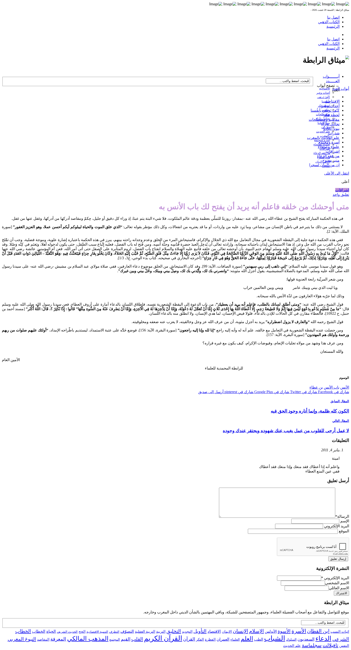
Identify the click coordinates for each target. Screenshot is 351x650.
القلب (137, 639)
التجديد (187, 631)
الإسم (344, 521)
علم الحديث (292, 646)
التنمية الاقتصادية (97, 631)
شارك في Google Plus (271, 392)
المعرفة (58, 639)
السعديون (306, 639)
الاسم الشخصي (337, 583)
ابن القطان (318, 631)
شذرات (334, 133)
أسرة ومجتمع (329, 142)
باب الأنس (331, 387)
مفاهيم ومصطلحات (324, 119)
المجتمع (114, 639)
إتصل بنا (333, 17)
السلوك (291, 639)
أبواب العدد (340, 89)
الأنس (344, 387)
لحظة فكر (332, 115)
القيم (125, 639)
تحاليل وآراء (330, 124)
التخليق (173, 631)
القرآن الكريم (163, 638)
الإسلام (256, 631)
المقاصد (43, 639)
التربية (160, 631)
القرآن (189, 639)
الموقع (344, 531)
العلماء (235, 639)
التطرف (114, 631)
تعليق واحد (341, 195)
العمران (223, 639)
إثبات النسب (339, 631)
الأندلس (271, 631)
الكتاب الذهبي (329, 22)
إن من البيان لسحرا (324, 165)
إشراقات (333, 151)
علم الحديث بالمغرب (323, 138)
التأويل (200, 631)
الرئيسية (333, 26)
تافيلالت (330, 645)
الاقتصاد (214, 631)
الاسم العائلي (339, 588)
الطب (258, 639)
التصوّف (127, 631)
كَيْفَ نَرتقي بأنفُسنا (325, 110)
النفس (344, 646)
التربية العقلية (145, 631)
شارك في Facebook (333, 392)
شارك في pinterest (238, 392)
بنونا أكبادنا (331, 129)
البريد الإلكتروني (336, 526)
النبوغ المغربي (22, 639)
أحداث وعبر (323, 92)
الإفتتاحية (324, 88)
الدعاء (323, 638)
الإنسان (240, 631)
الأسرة (299, 631)
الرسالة (342, 516)
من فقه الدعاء (322, 153)
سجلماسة (312, 645)
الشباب (274, 638)
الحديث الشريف (67, 631)
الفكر (200, 639)
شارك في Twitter (303, 392)
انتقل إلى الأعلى (336, 173)
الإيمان (227, 631)
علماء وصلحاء (329, 147)
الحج (82, 631)
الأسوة (284, 631)
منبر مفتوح (331, 160)
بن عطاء (316, 387)
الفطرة (210, 639)
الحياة (51, 631)
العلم (247, 638)
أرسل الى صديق (210, 392)
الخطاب (38, 631)
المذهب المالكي (87, 638)
